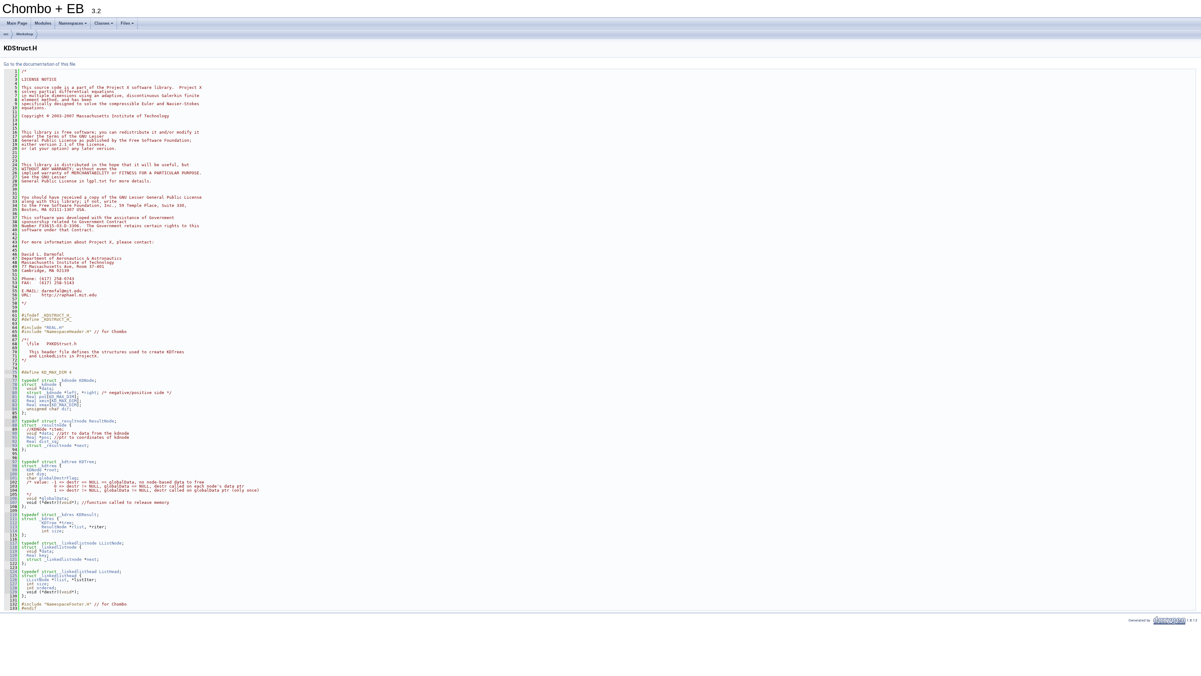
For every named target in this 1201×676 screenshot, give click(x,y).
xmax (44, 404)
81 (11, 396)
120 (11, 555)
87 (11, 421)
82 (11, 400)
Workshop (24, 34)
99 (11, 470)
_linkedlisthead (78, 571)
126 (11, 579)
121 (11, 559)
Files (128, 25)
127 (11, 583)
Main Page (17, 23)
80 (11, 392)
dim (40, 474)
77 (11, 380)
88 (11, 425)
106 (11, 498)
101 (11, 478)
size (57, 531)
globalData (54, 498)
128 (11, 588)
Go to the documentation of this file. (40, 64)
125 (11, 575)
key (43, 555)
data (47, 388)
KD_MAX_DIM (61, 396)
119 (11, 551)
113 (11, 527)
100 (11, 474)
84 (11, 409)
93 (11, 445)
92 (11, 441)
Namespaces (73, 25)
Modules (43, 23)
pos (43, 396)
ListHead (109, 571)
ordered (45, 588)
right (90, 392)
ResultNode (101, 421)
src (5, 34)
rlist (78, 527)
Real (32, 396)
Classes (104, 25)
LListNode (110, 543)
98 (11, 465)
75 (11, 372)
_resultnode (73, 421)
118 (11, 547)
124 (11, 571)
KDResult (87, 514)
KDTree (86, 461)
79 (11, 388)
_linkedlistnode (78, 543)
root (52, 470)
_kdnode (68, 380)
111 (11, 518)
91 (11, 437)
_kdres (66, 514)
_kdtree (68, 461)
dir (65, 409)
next (82, 445)
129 (11, 592)
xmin (44, 400)
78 (11, 384)
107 (11, 502)
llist (60, 579)
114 (11, 531)
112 (11, 522)
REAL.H (54, 327)
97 (11, 461)
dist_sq (48, 441)
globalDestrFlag (58, 478)
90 (11, 433)
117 (11, 543)
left (72, 392)
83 (11, 404)
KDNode (86, 380)
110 (11, 514)
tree (67, 522)
